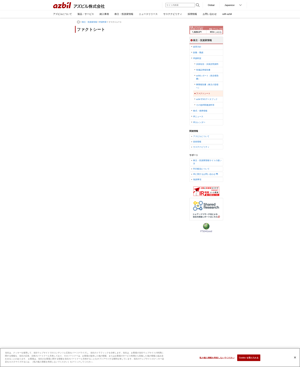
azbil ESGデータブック (207, 99)
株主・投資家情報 (89, 22)
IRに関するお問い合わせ (204, 174)
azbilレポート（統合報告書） (207, 77)
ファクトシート (203, 93)
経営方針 (197, 47)
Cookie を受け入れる (249, 358)
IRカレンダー (199, 122)
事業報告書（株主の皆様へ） (207, 86)
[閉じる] (295, 357)
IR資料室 (103, 22)
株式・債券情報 (200, 111)
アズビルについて (201, 136)
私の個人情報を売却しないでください (217, 358)
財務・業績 (198, 52)
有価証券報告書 (203, 70)
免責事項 (197, 179)
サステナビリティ (201, 147)
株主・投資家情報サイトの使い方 (207, 162)
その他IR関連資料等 (205, 105)
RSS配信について (201, 169)
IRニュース (198, 116)
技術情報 (197, 141)
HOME (78, 22)
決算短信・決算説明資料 (207, 64)
